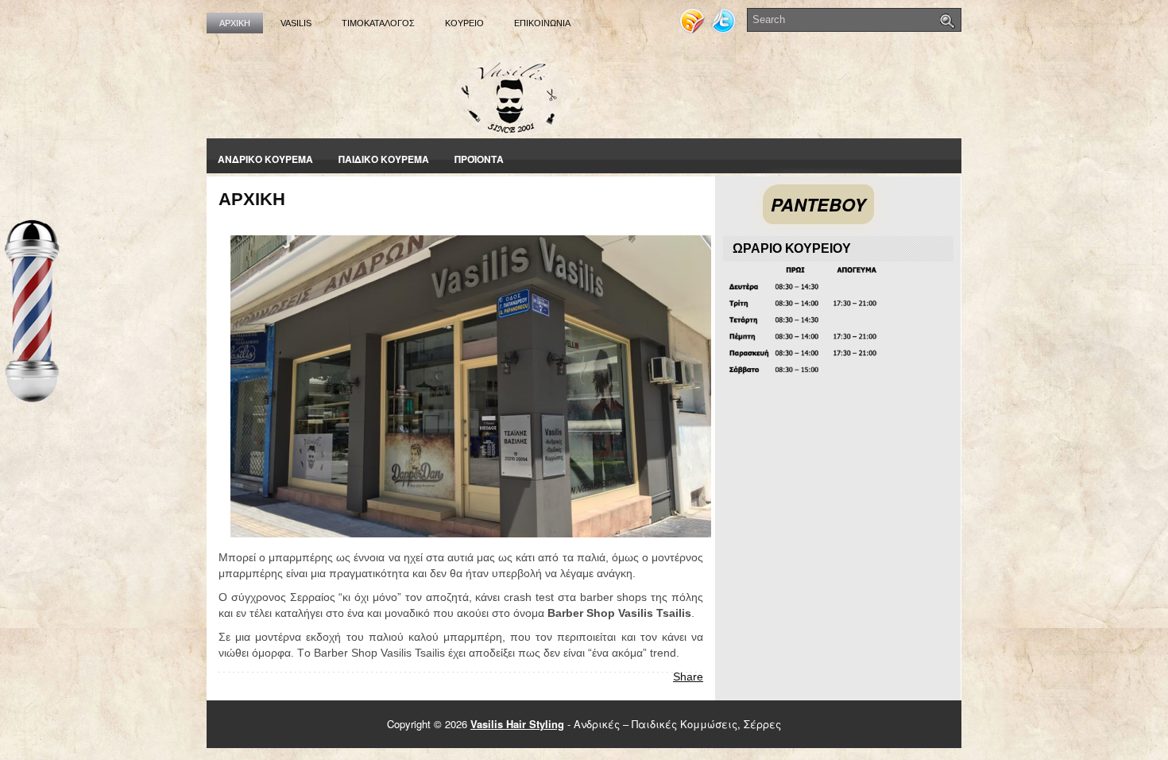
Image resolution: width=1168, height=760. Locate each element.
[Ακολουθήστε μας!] (724, 29)
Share (688, 676)
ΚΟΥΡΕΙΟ (464, 23)
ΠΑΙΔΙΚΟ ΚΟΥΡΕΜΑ (383, 159)
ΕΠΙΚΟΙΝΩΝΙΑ (542, 23)
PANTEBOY (818, 204)
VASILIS (295, 23)
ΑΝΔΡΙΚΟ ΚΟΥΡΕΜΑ (265, 159)
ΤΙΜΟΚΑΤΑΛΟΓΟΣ (378, 23)
